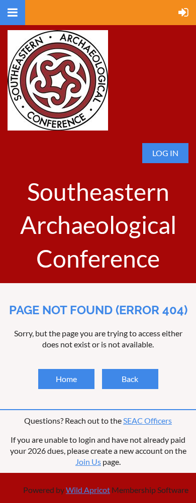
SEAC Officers (147, 420)
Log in (165, 153)
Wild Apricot (88, 489)
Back (130, 379)
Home (66, 379)
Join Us (88, 461)
